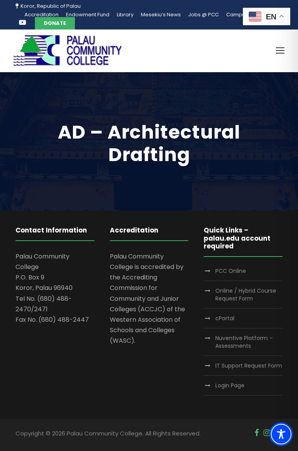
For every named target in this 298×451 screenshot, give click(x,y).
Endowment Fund (87, 14)
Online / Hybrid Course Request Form (245, 294)
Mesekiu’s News (161, 14)
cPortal (224, 318)
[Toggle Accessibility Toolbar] (281, 434)
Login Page (229, 385)
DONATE (55, 23)
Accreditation (41, 14)
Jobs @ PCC (203, 14)
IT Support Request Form (248, 365)
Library (125, 14)
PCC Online (230, 271)
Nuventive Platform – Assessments (244, 342)
